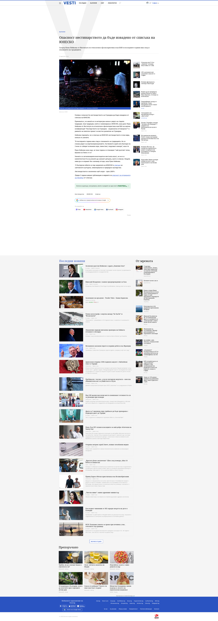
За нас (106, 609)
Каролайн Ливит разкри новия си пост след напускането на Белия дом (149, 162)
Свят (102, 3)
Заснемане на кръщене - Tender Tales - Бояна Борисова (106, 298)
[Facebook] (159, 611)
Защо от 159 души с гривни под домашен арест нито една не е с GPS (151, 379)
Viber (79, 209)
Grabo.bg (132, 603)
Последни (82, 3)
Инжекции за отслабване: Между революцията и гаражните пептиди (151, 331)
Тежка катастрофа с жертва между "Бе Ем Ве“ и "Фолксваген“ (103, 315)
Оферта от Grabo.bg (90, 300)
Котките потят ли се (151, 281)
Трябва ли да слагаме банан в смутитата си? (70, 566)
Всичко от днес (96, 541)
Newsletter (89, 209)
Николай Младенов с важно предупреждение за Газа (106, 282)
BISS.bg (157, 601)
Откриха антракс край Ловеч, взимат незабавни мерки (107, 445)
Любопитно (112, 3)
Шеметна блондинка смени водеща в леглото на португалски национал (120, 588)
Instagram (120, 209)
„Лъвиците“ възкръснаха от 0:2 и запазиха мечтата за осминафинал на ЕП (151, 352)
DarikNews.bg (121, 601)
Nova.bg (129, 601)
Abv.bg (98, 601)
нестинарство (79, 194)
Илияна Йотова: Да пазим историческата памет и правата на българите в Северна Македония (148, 150)
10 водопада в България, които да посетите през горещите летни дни (70, 588)
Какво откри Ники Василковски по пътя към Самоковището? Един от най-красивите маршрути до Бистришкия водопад (151, 295)
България (93, 3)
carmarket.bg (144, 118)
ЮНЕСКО (90, 194)
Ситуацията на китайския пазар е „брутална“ (147, 114)
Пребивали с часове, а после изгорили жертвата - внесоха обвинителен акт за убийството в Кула (108, 380)
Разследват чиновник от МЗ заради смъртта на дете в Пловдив (106, 509)
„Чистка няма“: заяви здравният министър (102, 492)
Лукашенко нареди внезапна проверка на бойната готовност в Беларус (105, 331)
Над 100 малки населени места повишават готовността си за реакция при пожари (108, 396)
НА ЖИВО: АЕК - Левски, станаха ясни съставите (151, 341)
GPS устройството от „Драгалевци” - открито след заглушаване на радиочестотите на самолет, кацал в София (151, 365)
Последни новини (72, 261)
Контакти (156, 609)
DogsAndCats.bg (138, 601)
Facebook (110, 209)
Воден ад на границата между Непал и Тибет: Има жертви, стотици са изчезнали (149, 94)
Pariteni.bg (140, 603)
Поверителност (133, 609)
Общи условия (123, 609)
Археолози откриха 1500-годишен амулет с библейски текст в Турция (106, 363)
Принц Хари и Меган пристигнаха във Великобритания (107, 477)
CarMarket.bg (149, 601)
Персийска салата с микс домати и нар (119, 566)
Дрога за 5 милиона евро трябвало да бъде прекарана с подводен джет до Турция (106, 412)
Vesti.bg (70, 2)
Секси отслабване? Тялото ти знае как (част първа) (95, 587)
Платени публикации (146, 609)
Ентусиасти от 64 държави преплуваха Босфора (151, 307)
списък (98, 194)
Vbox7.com (105, 601)
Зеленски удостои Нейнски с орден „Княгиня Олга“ (105, 266)
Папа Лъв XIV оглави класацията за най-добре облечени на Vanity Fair (108, 428)
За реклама (113, 609)
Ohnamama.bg (115, 603)
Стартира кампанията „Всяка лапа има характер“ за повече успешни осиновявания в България (151, 270)
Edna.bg (147, 603)
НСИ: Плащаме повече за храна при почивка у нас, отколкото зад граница (105, 525)
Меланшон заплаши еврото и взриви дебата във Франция (108, 346)
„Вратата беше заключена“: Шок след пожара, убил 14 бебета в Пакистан (106, 461)
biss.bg (142, 108)
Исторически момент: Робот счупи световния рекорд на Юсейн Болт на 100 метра (150, 138)
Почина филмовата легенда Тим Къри (148, 82)
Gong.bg (112, 601)
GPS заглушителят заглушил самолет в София (148, 73)
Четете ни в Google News (74, 609)
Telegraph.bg (155, 603)
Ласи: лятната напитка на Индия (94, 566)
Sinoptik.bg (124, 603)
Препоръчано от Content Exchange (124, 595)
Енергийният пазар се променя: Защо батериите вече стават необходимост (149, 104)
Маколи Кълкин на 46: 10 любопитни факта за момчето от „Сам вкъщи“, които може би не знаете (151, 319)
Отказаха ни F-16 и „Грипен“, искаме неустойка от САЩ (147, 63)
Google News (99, 209)
